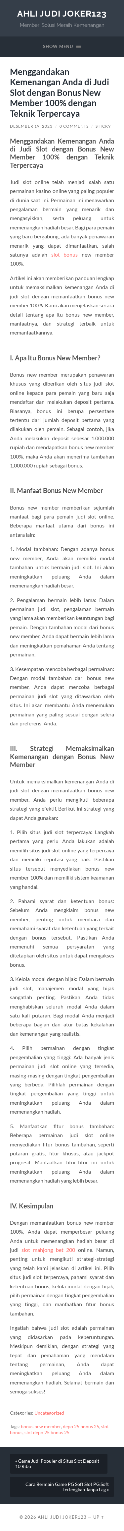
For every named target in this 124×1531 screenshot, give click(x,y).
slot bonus (64, 254)
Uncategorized (49, 1413)
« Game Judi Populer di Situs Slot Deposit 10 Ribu (57, 1463)
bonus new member (41, 1426)
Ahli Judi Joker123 (62, 13)
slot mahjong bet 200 (48, 1250)
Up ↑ (98, 1517)
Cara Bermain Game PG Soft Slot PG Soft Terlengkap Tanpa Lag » (67, 1487)
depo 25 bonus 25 (81, 1426)
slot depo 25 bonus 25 (46, 1432)
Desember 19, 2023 (31, 126)
